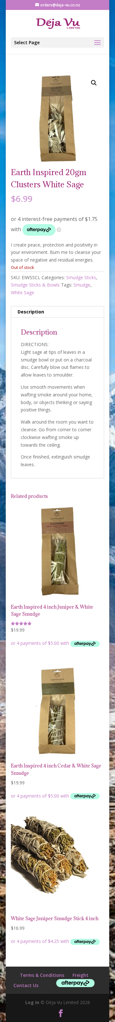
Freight (80, 975)
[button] (94, 83)
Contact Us (25, 985)
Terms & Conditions (42, 975)
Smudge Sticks (81, 277)
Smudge (81, 285)
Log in (32, 1002)
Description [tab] (31, 312)
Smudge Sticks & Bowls (35, 285)
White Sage (22, 292)
